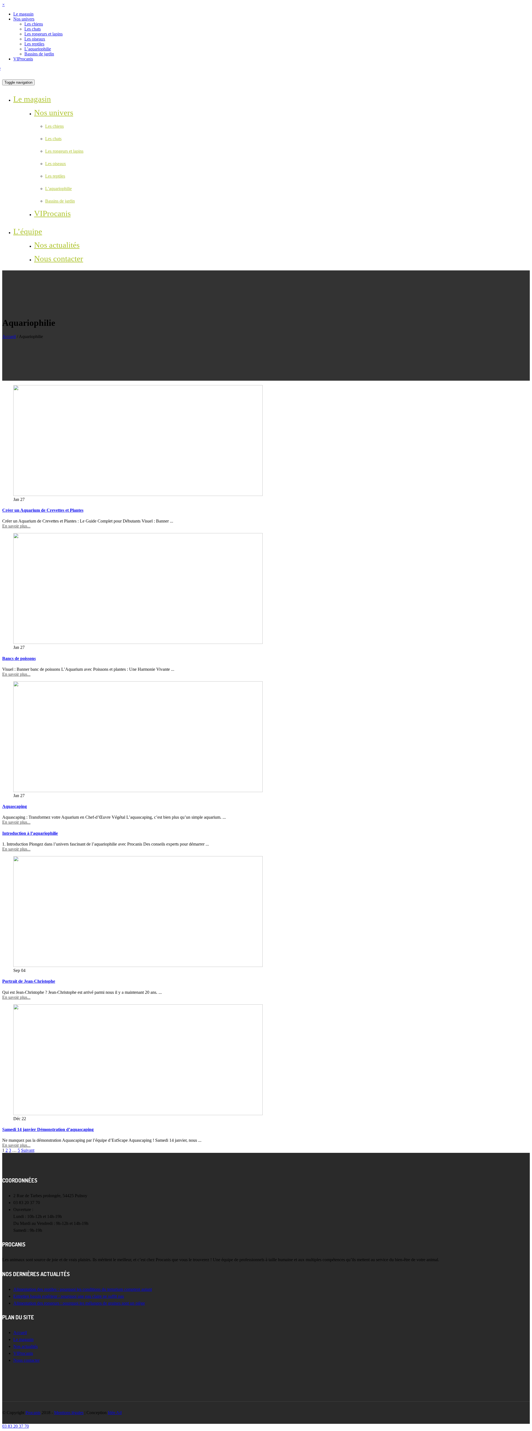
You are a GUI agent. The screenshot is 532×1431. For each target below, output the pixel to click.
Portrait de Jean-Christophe (28, 981)
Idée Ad (115, 1412)
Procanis (32, 1412)
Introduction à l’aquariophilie (30, 833)
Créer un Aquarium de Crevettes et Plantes (42, 510)
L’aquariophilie (37, 49)
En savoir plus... (16, 526)
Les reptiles (34, 44)
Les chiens (33, 24)
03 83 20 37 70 (15, 1426)
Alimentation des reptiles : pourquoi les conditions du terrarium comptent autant (82, 1289)
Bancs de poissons (19, 658)
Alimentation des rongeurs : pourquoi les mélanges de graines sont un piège (79, 1303)
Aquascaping (14, 806)
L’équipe (27, 231)
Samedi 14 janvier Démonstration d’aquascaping (48, 1129)
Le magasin (23, 14)
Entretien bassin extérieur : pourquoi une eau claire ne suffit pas (68, 1296)
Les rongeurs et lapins (43, 34)
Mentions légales (68, 1412)
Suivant (27, 1150)
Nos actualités (57, 244)
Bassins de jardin (39, 54)
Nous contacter (58, 258)
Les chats (32, 29)
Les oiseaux (34, 39)
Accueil (9, 336)
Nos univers (23, 19)
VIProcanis (23, 59)
